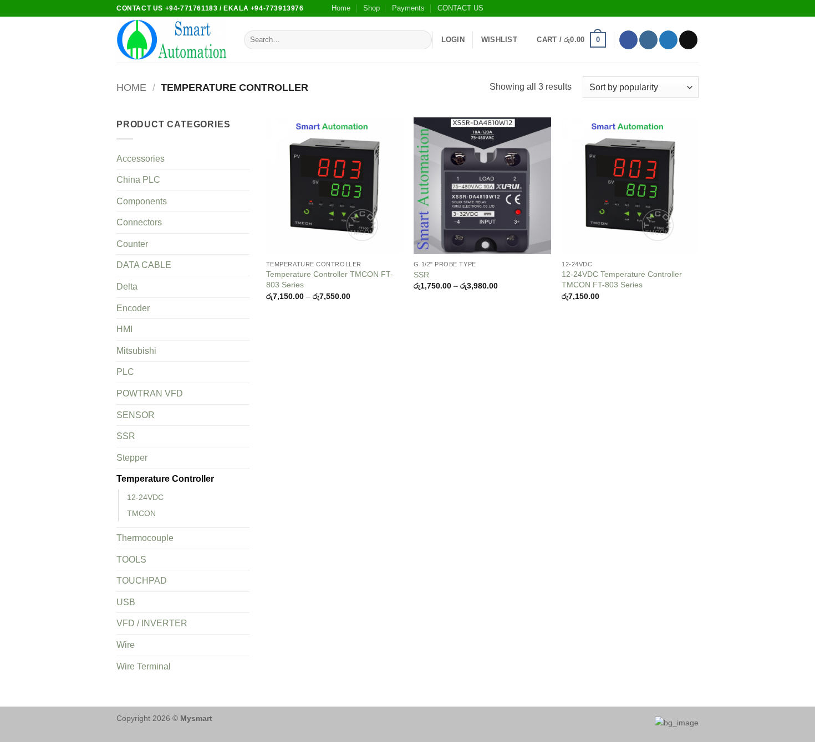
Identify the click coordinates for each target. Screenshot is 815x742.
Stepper (131, 457)
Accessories (140, 158)
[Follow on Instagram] (648, 39)
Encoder (133, 308)
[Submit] (421, 39)
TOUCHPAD (141, 580)
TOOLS (131, 559)
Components (141, 201)
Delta (126, 286)
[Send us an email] (688, 39)
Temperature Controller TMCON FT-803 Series (329, 279)
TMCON (141, 513)
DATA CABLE (143, 265)
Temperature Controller (165, 478)
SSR (125, 436)
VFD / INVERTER (151, 623)
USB (125, 602)
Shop (371, 8)
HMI (124, 329)
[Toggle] (242, 158)
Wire (125, 645)
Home (341, 8)
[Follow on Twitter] (668, 39)
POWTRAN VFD (149, 393)
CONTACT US (460, 8)
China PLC (138, 179)
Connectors (139, 222)
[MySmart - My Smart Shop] (171, 40)
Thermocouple (145, 538)
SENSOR (135, 415)
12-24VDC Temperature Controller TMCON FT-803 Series (622, 279)
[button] (453, 40)
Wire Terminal (143, 666)
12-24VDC (145, 497)
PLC (125, 372)
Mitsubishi (136, 350)
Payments (408, 8)
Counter (132, 244)
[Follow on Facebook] (628, 39)
